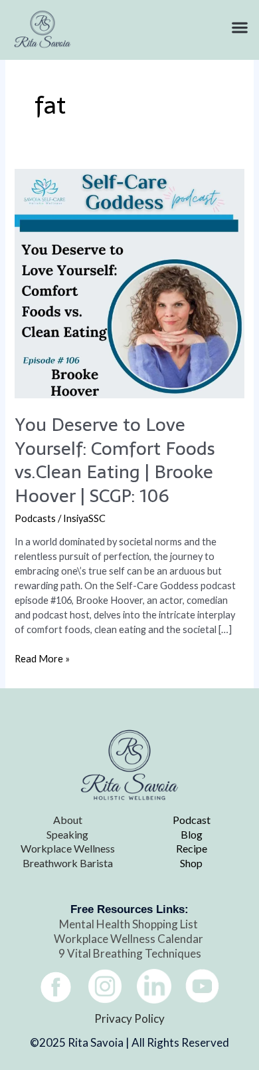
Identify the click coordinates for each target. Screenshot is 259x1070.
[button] (239, 28)
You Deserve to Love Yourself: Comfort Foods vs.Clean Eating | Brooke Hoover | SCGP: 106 (115, 460)
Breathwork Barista (68, 863)
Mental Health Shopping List (129, 924)
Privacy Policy (129, 1018)
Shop (191, 863)
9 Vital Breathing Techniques (129, 953)
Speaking (67, 834)
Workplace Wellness (68, 848)
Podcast (192, 819)
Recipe (191, 848)
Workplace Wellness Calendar (129, 939)
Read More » (42, 658)
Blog (192, 834)
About (67, 819)
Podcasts (35, 518)
